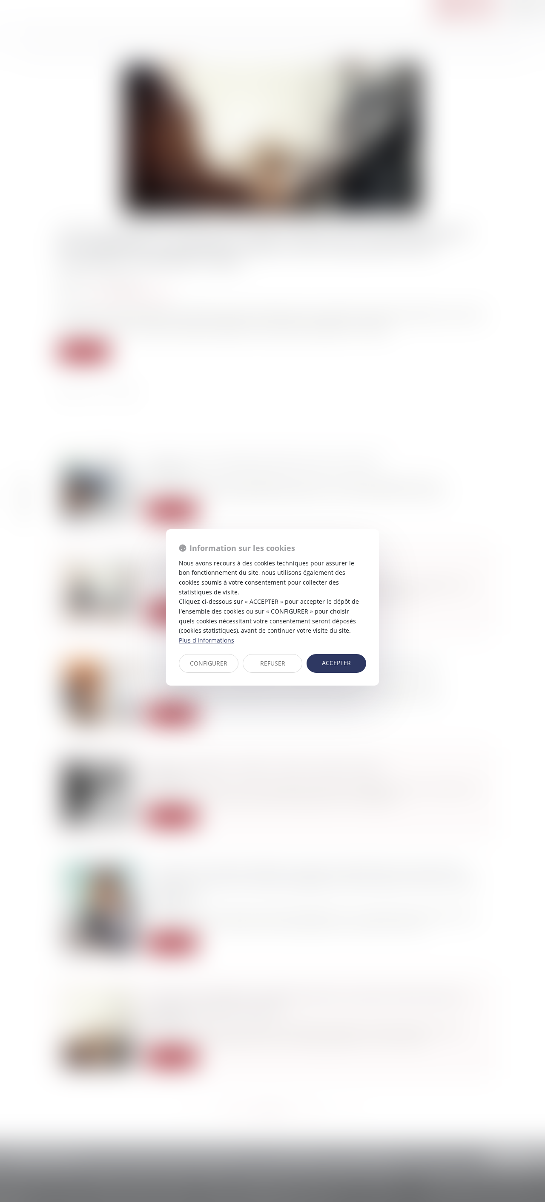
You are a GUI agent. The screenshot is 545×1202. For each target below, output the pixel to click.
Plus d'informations (206, 640)
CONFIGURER (208, 663)
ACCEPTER (336, 663)
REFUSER (272, 663)
